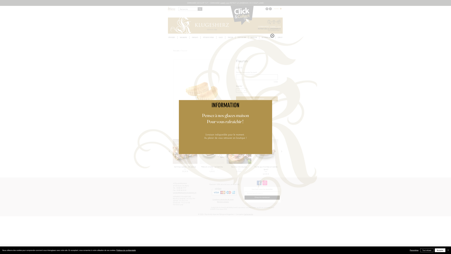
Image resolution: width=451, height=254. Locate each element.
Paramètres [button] (414, 250)
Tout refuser (426, 250)
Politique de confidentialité (126, 250)
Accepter (440, 250)
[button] (272, 36)
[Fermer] (448, 250)
